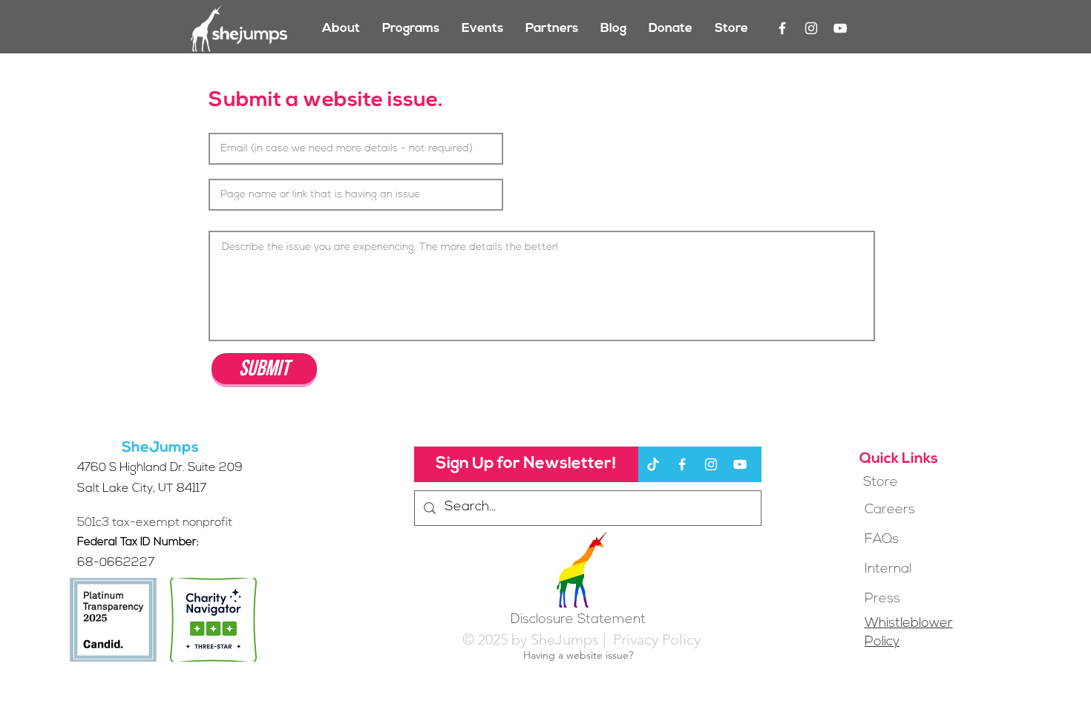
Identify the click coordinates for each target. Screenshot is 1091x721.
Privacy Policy (655, 639)
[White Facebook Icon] (782, 28)
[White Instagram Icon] (811, 28)
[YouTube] (840, 28)
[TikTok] (653, 464)
